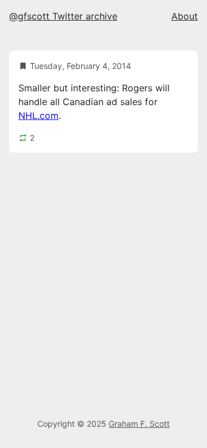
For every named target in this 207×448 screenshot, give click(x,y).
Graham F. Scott (139, 423)
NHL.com (38, 115)
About (184, 16)
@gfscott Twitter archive (63, 16)
